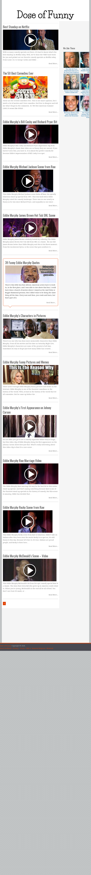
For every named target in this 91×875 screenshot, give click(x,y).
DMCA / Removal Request (35, 648)
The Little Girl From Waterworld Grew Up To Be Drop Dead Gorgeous (71, 70)
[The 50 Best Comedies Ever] (30, 85)
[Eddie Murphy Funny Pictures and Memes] (30, 372)
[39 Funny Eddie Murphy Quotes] (30, 272)
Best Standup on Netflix (16, 26)
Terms (22, 648)
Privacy (16, 648)
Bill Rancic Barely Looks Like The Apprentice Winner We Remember (71, 114)
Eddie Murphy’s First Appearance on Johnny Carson (27, 409)
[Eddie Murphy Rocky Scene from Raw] (30, 519)
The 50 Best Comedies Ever (18, 73)
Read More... (53, 63)
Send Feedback (5, 648)
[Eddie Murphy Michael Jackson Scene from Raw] (30, 179)
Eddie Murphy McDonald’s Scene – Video (25, 556)
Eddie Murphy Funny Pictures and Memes (26, 362)
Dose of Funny (5, 646)
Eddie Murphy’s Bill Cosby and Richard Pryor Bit (30, 121)
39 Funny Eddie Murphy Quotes (22, 262)
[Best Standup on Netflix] (30, 38)
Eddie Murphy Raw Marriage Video (22, 460)
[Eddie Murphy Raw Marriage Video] (30, 471)
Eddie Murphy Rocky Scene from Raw (23, 507)
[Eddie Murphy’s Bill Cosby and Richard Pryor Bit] (30, 132)
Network (50, 648)
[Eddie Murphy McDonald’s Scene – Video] (30, 568)
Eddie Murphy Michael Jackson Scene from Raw (29, 166)
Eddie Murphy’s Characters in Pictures (24, 315)
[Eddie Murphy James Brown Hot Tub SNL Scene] (30, 225)
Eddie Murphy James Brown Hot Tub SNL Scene (29, 215)
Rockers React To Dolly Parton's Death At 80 (71, 91)
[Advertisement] (76, 32)
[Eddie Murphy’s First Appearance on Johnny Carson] (30, 422)
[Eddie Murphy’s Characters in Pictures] (30, 326)
